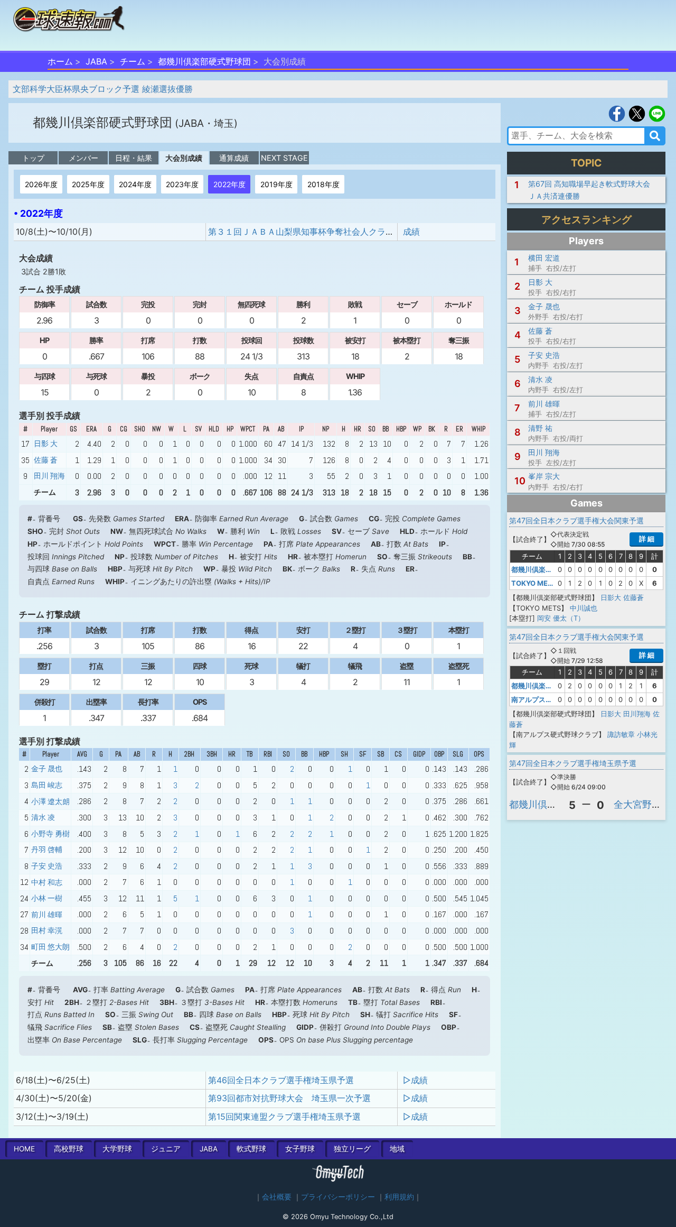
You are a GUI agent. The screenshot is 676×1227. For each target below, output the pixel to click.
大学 (117, 1149)
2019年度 (276, 184)
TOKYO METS (534, 583)
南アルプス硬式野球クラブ (552, 699)
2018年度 (323, 184)
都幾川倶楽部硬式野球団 (204, 61)
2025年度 (88, 184)
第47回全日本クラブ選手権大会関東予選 (576, 520)
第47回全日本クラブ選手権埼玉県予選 (572, 763)
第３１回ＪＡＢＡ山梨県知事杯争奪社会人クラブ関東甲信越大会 (330, 231)
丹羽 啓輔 (46, 849)
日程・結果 (133, 157)
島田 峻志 (46, 785)
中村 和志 (46, 882)
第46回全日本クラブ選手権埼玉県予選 (281, 1080)
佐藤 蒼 (46, 460)
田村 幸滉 (46, 930)
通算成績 (234, 157)
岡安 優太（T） (561, 618)
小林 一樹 (46, 898)
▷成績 (415, 1080)
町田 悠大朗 (50, 947)
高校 (68, 1149)
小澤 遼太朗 (50, 801)
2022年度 (229, 184)
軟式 (251, 1149)
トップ (33, 157)
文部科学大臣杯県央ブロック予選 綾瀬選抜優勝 (103, 89)
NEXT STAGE (284, 157)
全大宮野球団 (642, 804)
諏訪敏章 (621, 734)
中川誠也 (583, 608)
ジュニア (166, 1149)
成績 (411, 231)
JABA (96, 61)
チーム (132, 61)
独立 (352, 1149)
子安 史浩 (46, 866)
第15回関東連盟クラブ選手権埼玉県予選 (284, 1116)
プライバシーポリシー (338, 1197)
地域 (397, 1149)
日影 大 (46, 443)
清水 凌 (43, 817)
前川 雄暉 (46, 914)
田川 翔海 (49, 476)
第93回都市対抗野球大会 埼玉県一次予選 (289, 1098)
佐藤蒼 (633, 597)
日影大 (610, 597)
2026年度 (41, 184)
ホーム (60, 61)
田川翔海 (637, 713)
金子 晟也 (46, 768)
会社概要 (277, 1197)
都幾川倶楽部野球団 (552, 804)
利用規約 (399, 1197)
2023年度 (182, 184)
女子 (300, 1149)
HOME (24, 1149)
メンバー (83, 157)
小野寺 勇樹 (50, 833)
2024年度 (135, 184)
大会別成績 (183, 157)
